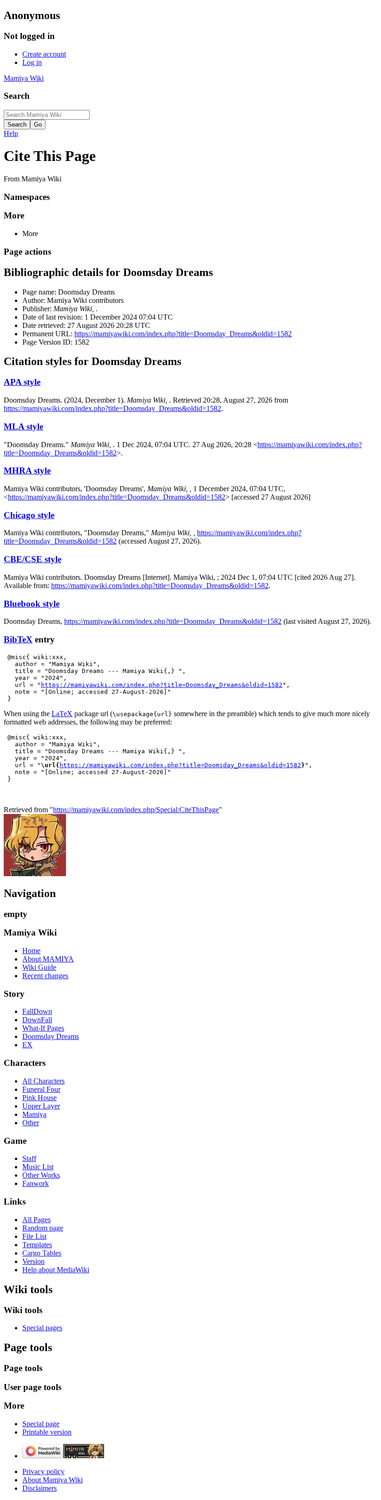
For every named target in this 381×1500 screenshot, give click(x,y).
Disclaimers (39, 1488)
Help (11, 133)
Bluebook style (31, 604)
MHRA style (27, 470)
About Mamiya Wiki (52, 1480)
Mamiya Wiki (24, 78)
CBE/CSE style (32, 559)
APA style (22, 382)
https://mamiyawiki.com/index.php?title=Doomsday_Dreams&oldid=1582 (183, 334)
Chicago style (29, 515)
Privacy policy (43, 1471)
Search (17, 96)
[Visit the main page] (35, 874)
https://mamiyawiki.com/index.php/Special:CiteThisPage (136, 810)
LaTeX (62, 714)
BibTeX (18, 639)
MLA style (23, 426)
